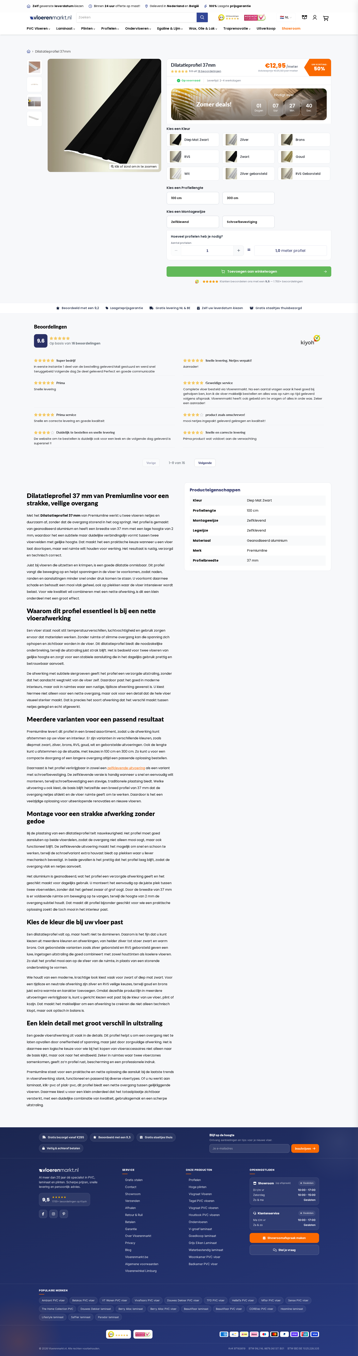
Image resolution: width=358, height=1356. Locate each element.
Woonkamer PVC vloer (204, 1257)
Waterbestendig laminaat (206, 1250)
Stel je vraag (287, 1250)
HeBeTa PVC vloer (243, 1300)
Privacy (130, 1243)
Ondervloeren (137, 28)
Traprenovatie (236, 28)
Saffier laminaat (81, 1317)
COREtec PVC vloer (261, 1308)
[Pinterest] (64, 1214)
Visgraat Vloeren (200, 1194)
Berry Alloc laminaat (131, 1308)
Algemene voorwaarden (141, 1264)
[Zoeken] (202, 17)
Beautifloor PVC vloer (229, 1308)
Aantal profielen (181, 243)
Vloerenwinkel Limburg (141, 1271)
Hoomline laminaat (292, 1308)
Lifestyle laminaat (53, 1317)
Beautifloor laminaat (196, 1308)
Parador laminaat (108, 1317)
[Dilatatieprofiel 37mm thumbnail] (34, 67)
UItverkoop (266, 28)
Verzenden (132, 1201)
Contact (130, 1187)
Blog (128, 1250)
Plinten (87, 28)
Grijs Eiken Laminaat (203, 1243)
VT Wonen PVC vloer (114, 1300)
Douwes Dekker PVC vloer (183, 1300)
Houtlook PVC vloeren (204, 1215)
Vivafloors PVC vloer (147, 1300)
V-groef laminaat (200, 1229)
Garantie (131, 1229)
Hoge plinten (197, 1187)
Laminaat (64, 28)
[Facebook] (43, 1214)
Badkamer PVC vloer (203, 1264)
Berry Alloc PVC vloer (163, 1308)
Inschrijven (303, 1148)
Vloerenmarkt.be (136, 1257)
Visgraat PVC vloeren (203, 1208)
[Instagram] (53, 1214)
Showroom (291, 28)
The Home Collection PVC (57, 1308)
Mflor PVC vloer (271, 1300)
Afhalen (130, 1208)
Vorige (151, 463)
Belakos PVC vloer (83, 1300)
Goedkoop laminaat (202, 1236)
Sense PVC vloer (298, 1300)
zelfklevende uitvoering (126, 768)
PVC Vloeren (37, 28)
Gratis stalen (134, 1180)
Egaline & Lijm (169, 28)
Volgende (205, 463)
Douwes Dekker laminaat (96, 1308)
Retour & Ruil (134, 1215)
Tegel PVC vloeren (201, 1201)
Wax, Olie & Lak (202, 28)
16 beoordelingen (209, 71)
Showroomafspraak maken (286, 1238)
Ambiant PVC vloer (53, 1300)
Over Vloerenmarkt (138, 1236)
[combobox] (136, 17)
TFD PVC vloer (216, 1300)
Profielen (109, 28)
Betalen (130, 1222)
